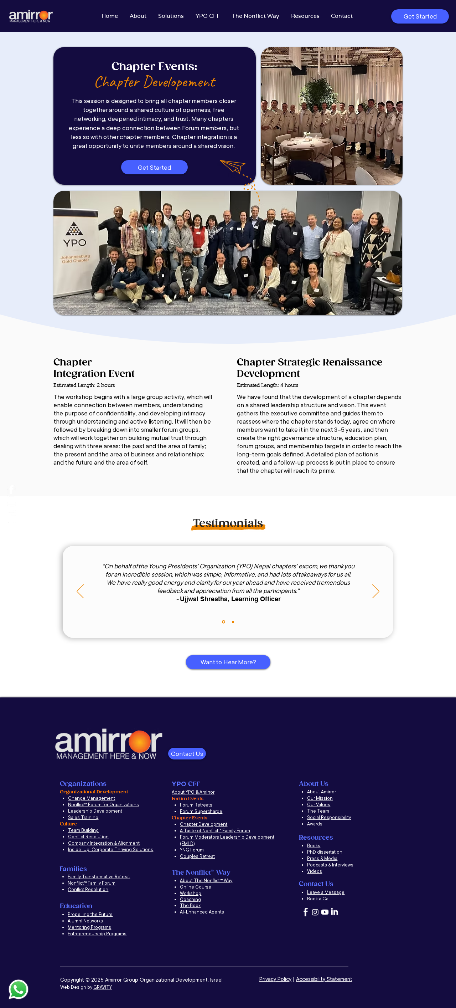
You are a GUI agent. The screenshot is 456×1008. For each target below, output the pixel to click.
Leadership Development (95, 811)
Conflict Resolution (88, 836)
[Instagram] (11, 499)
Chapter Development (203, 824)
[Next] (375, 591)
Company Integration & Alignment (104, 843)
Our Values (318, 804)
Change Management (91, 798)
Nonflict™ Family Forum (91, 883)
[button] (138, 16)
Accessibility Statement (324, 979)
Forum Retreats (196, 805)
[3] (11, 489)
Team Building (83, 830)
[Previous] (80, 591)
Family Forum (236, 830)
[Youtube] (11, 509)
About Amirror (321, 791)
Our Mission (320, 798)
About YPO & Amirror (193, 792)
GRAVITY (102, 987)
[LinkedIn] (11, 518)
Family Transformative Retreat (99, 876)
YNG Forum (192, 850)
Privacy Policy (275, 979)
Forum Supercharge (201, 811)
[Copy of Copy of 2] (223, 622)
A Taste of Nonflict (199, 830)
